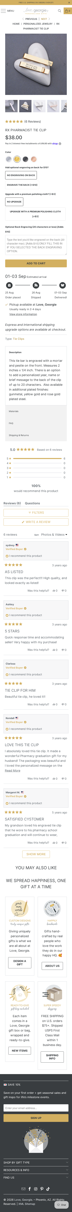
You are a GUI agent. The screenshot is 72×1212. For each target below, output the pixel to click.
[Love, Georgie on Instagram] (35, 1189)
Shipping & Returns (19, 435)
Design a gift (19, 962)
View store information (23, 314)
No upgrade (14, 201)
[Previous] (7, 64)
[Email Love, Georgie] (23, 1189)
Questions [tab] (32, 503)
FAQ (11, 423)
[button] (23, 121)
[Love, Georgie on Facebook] (29, 1189)
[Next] (64, 64)
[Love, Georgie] (36, 11)
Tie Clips (18, 338)
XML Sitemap (26, 1204)
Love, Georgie (23, 1199)
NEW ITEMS (19, 1050)
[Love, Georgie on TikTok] (48, 1189)
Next (44, 18)
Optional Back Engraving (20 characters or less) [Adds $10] (34, 229)
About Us (52, 966)
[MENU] (2, 10)
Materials (13, 411)
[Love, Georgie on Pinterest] (42, 1189)
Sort (36, 534)
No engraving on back (21, 175)
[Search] (59, 11)
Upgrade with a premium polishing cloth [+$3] (35, 214)
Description (15, 352)
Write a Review (45, 523)
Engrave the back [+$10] (22, 185)
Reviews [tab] (12, 503)
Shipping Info (52, 1057)
